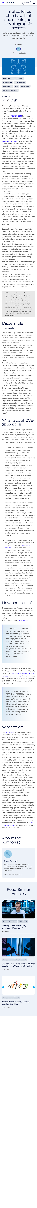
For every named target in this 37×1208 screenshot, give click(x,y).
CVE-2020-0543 (20, 82)
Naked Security (8, 78)
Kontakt (26, 2)
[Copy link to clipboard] (3, 100)
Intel (16, 86)
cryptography (7, 82)
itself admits (23, 620)
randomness (25, 86)
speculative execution (10, 90)
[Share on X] (7, 100)
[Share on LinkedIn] (11, 100)
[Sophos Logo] (9, 2)
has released (10, 732)
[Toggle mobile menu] (34, 3)
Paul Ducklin (22, 53)
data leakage (7, 86)
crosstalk (19, 78)
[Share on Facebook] (15, 100)
